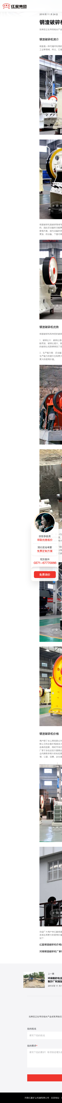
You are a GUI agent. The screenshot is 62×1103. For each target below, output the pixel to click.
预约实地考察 (45, 549)
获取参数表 (45, 538)
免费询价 (44, 574)
